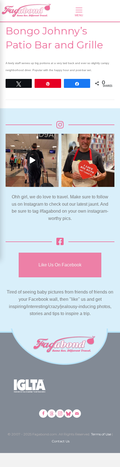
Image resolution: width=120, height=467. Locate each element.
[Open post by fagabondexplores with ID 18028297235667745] (32, 160)
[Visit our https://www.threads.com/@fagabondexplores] (51, 413)
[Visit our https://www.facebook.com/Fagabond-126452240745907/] (43, 413)
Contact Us (60, 441)
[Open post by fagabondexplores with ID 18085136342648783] (87, 160)
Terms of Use (101, 434)
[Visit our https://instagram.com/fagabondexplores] (60, 413)
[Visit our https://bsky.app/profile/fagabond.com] (68, 413)
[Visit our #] (77, 413)
